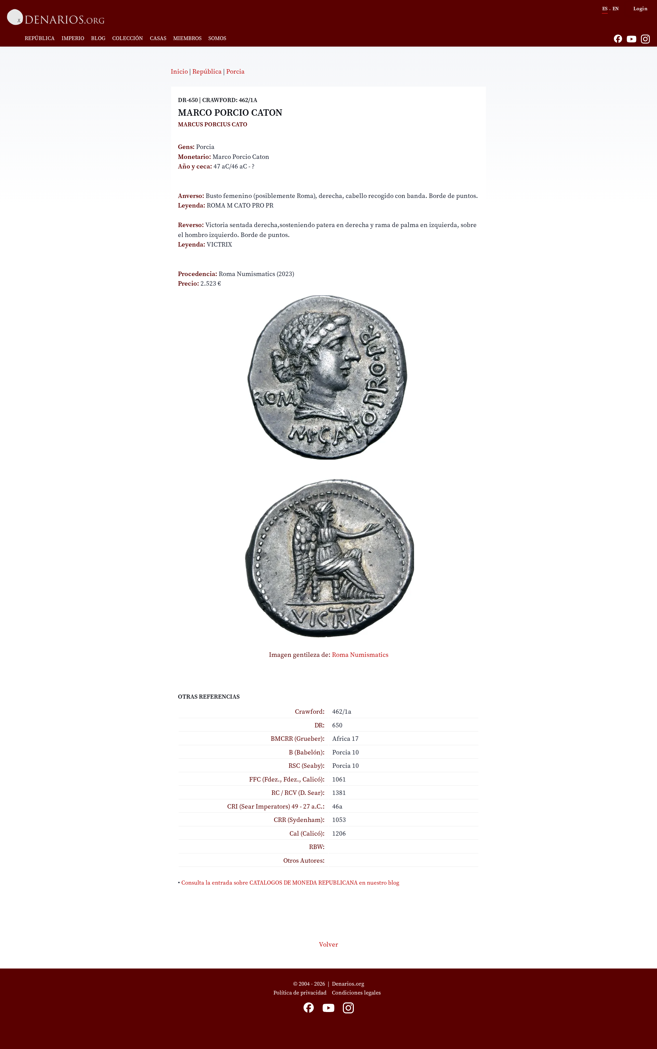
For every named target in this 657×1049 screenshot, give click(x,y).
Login (640, 8)
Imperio (73, 38)
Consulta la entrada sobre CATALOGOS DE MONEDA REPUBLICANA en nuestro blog (290, 882)
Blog (98, 38)
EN (616, 8)
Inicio (179, 71)
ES (604, 8)
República (40, 38)
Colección (127, 38)
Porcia (235, 71)
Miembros (187, 38)
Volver (328, 944)
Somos (217, 38)
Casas (158, 38)
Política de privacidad (299, 992)
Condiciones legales (358, 992)
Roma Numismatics (360, 654)
